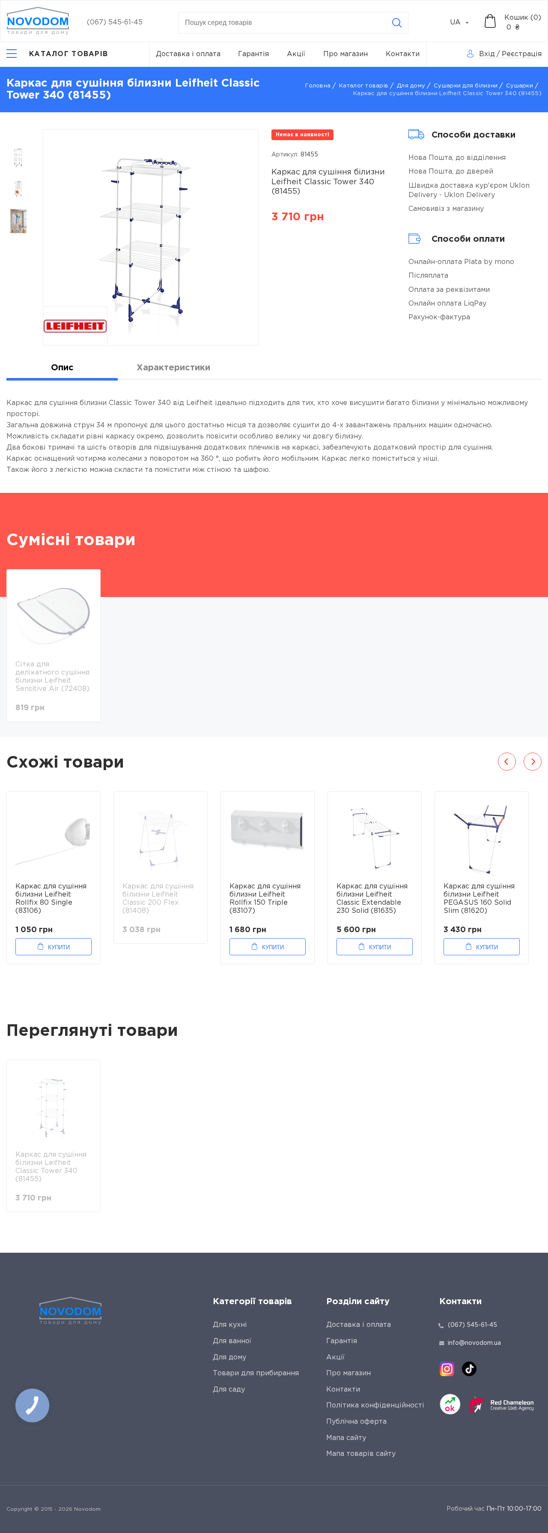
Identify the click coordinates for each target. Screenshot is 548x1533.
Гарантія (253, 54)
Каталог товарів (363, 86)
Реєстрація (522, 54)
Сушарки (519, 86)
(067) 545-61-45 (115, 22)
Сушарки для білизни (465, 86)
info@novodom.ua (474, 1343)
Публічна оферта (356, 1422)
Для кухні (230, 1325)
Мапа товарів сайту (361, 1454)
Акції (296, 54)
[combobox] (464, 22)
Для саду (229, 1389)
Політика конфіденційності (375, 1405)
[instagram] (447, 1369)
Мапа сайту (346, 1438)
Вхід (487, 54)
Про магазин (345, 54)
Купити (59, 947)
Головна (318, 86)
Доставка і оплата (188, 54)
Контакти (403, 54)
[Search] (397, 22)
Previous (507, 762)
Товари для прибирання (256, 1373)
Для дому (411, 86)
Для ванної (232, 1341)
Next (533, 762)
